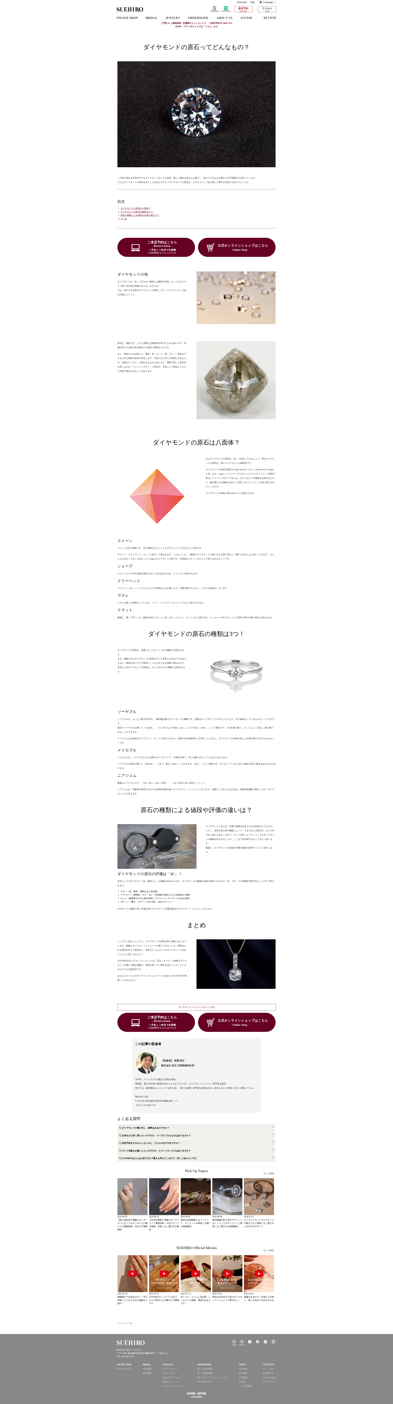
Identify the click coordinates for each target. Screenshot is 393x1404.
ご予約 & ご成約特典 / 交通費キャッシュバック (196, 23)
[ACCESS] (248, 18)
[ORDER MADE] (198, 18)
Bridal (234, 1345)
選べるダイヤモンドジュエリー (212, 1377)
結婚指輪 (147, 1373)
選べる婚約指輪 (204, 1369)
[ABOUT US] (224, 18)
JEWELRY (168, 1364)
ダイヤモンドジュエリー (174, 1386)
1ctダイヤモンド (170, 1369)
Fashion (242, 1345)
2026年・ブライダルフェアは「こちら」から (196, 26)
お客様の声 (268, 1373)
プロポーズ (268, 1382)
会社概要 (243, 1373)
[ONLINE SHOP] (127, 18)
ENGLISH (242, 2)
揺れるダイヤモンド (172, 1377)
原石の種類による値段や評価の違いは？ (140, 215)
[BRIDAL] (151, 18)
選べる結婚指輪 (204, 1373)
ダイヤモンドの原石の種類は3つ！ (137, 212)
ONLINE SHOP (124, 1369)
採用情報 (243, 1377)
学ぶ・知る (268, 1369)
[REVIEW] (270, 18)
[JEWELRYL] (172, 18)
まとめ (124, 219)
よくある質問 (245, 1386)
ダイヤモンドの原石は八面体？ (136, 208)
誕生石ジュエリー (171, 1382)
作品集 (242, 1382)
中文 (252, 2)
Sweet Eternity (169, 1373)
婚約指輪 (147, 1369)
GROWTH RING (205, 1382)
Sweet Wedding (269, 1377)
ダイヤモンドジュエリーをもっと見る (196, 1007)
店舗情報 (243, 1369)
